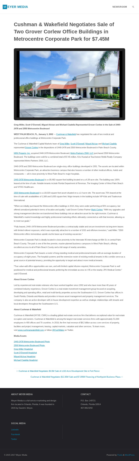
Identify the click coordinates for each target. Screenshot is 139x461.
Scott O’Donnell (77, 144)
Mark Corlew (96, 209)
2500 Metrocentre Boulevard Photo (29, 345)
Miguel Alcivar (91, 144)
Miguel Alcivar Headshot (24, 356)
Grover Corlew (31, 147)
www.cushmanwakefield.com (31, 330)
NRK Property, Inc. (22, 153)
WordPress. (130, 455)
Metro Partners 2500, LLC (81, 153)
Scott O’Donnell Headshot (25, 353)
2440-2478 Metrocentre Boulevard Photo (32, 341)
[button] (63, 109)
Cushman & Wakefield (66, 134)
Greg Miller (64, 144)
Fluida (120, 455)
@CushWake (58, 330)
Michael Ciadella (109, 144)
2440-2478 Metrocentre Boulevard (29, 179)
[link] (133, 7)
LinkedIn (15, 429)
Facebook (15, 434)
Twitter (14, 439)
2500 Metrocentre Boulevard (26, 193)
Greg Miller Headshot (23, 349)
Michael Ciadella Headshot (25, 360)
